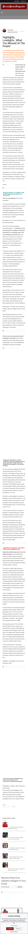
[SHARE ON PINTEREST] (11, 807)
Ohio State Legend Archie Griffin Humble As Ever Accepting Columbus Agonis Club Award (16, 845)
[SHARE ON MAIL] (14, 807)
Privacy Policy (14, 925)
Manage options (14, 931)
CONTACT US (23, 1)
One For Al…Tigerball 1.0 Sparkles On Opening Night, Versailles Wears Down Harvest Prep (17, 834)
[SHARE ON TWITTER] (4, 807)
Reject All (18, 928)
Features (9, 32)
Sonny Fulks (10, 30)
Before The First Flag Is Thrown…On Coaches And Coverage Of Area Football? (17, 824)
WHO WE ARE (16, 1)
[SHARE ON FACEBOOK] (6, 807)
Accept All (10, 928)
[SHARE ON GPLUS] (9, 807)
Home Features (14, 32)
